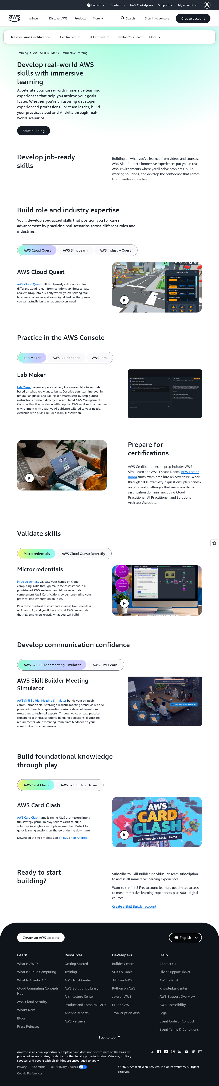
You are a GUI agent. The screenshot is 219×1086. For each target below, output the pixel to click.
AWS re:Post (169, 980)
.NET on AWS (122, 980)
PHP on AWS (121, 1005)
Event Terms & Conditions (179, 1029)
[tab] (37, 250)
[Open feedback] (214, 543)
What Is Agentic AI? (31, 980)
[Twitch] (179, 1052)
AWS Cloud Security (32, 1002)
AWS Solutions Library (81, 988)
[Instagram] (173, 1052)
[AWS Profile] (207, 5)
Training (22, 53)
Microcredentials (28, 581)
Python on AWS (124, 988)
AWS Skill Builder (44, 53)
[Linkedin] (166, 1052)
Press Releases (28, 1026)
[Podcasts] (193, 1052)
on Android (80, 837)
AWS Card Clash (27, 817)
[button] (58, 18)
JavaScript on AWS (126, 1013)
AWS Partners (75, 1021)
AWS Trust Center (78, 980)
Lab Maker (24, 387)
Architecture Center (79, 996)
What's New (26, 1010)
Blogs (21, 1018)
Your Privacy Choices (64, 1066)
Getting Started (76, 964)
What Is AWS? (27, 964)
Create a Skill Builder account (134, 906)
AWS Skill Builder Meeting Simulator (41, 700)
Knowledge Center (173, 988)
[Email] (200, 1052)
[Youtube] (186, 1052)
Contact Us (168, 964)
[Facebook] (159, 1052)
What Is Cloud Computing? (37, 972)
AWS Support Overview (177, 996)
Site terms (38, 1066)
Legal (164, 1013)
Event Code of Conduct (177, 1021)
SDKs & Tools (122, 972)
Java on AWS (121, 996)
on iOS (63, 837)
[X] (152, 1052)
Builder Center (123, 964)
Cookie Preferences (29, 1073)
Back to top (106, 1037)
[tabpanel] (109, 287)
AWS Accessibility (173, 1005)
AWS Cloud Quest (29, 284)
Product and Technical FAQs (85, 1005)
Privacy (22, 1066)
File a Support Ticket (175, 972)
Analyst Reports (77, 1013)
